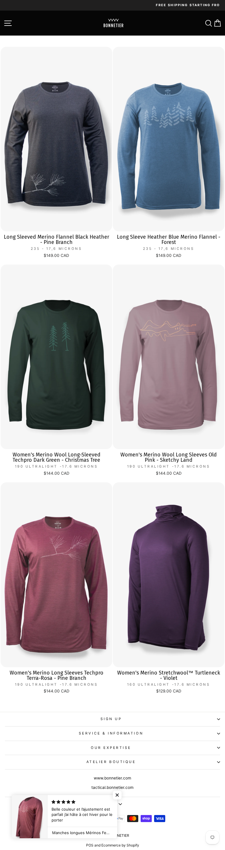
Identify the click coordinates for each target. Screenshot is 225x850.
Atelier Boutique (111, 762)
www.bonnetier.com (112, 778)
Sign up (111, 719)
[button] (117, 795)
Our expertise (111, 748)
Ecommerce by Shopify (120, 845)
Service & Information (111, 733)
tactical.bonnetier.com (112, 787)
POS (89, 845)
